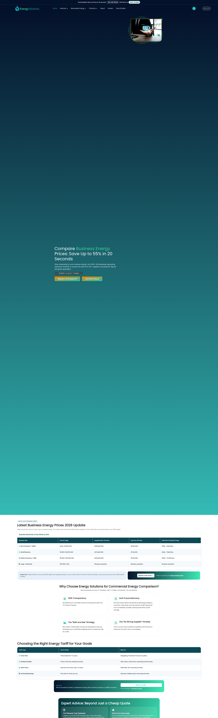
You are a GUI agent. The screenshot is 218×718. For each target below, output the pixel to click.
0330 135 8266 (134, 2)
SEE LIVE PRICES (113, 2)
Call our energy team (176, 575)
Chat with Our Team (136, 688)
